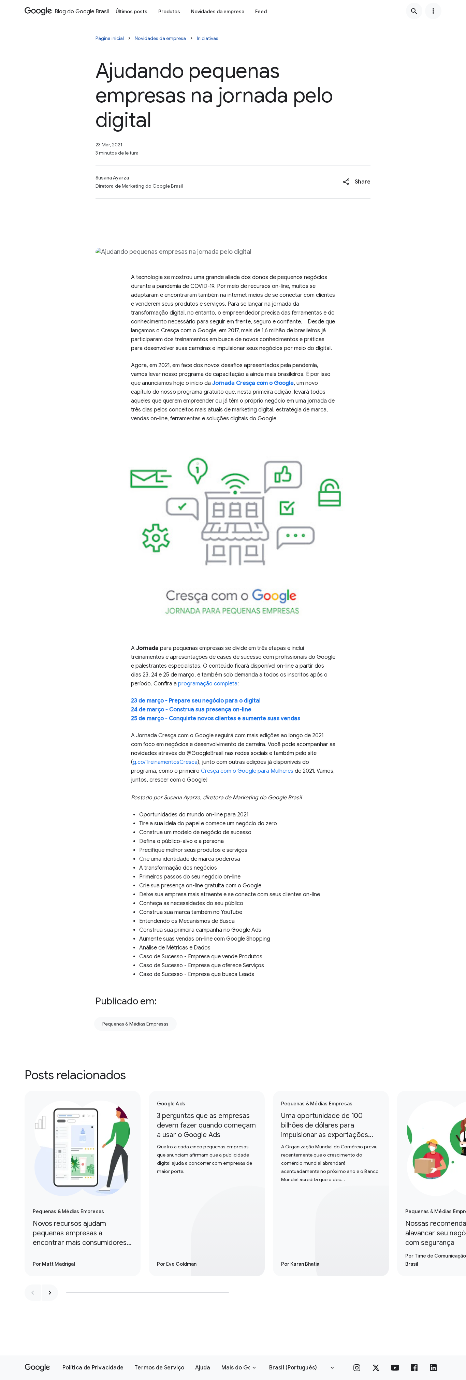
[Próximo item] (50, 1292)
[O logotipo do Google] (37, 1368)
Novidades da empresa (217, 12)
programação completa (207, 683)
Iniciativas (207, 38)
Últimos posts (131, 12)
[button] (356, 182)
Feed (261, 12)
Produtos (169, 12)
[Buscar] (414, 11)
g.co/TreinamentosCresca (165, 762)
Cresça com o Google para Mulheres (247, 771)
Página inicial (110, 38)
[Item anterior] (33, 1292)
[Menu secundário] (433, 11)
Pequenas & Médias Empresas (135, 1024)
